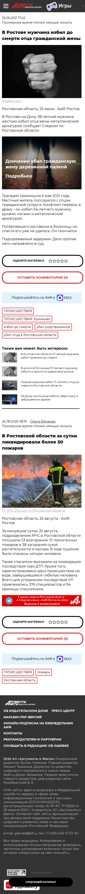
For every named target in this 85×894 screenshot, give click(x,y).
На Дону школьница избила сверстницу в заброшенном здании (49, 397)
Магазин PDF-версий (22, 717)
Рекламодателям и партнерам (32, 739)
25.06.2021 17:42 (13, 18)
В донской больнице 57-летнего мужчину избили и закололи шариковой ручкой (49, 369)
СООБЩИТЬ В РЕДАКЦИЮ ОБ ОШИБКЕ (36, 746)
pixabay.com (11, 101)
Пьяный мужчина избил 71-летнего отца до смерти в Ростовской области (50, 383)
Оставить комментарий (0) (42, 278)
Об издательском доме (25, 711)
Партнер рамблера (41, 872)
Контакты (12, 733)
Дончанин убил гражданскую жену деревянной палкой (40, 164)
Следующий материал (41, 882)
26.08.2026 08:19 (14, 421)
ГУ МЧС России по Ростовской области (33, 511)
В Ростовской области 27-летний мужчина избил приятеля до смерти (50, 355)
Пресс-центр (63, 711)
